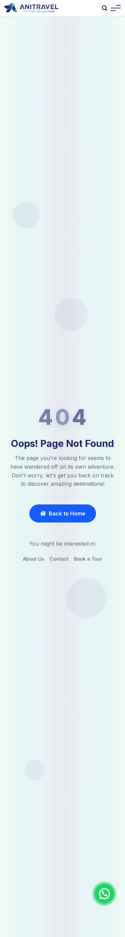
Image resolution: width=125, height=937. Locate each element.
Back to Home (67, 513)
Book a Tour (88, 559)
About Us (33, 559)
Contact (59, 559)
